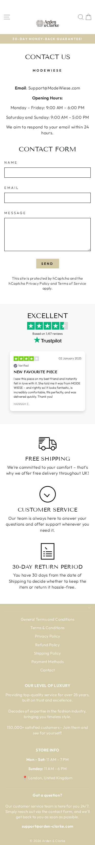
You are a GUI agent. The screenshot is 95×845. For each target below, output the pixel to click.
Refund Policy (47, 644)
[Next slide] (85, 383)
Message (15, 213)
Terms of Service (72, 283)
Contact (47, 670)
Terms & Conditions (47, 627)
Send (47, 264)
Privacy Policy (38, 283)
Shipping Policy (47, 653)
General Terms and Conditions (47, 619)
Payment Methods (47, 661)
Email (11, 188)
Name (11, 162)
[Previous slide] (10, 383)
